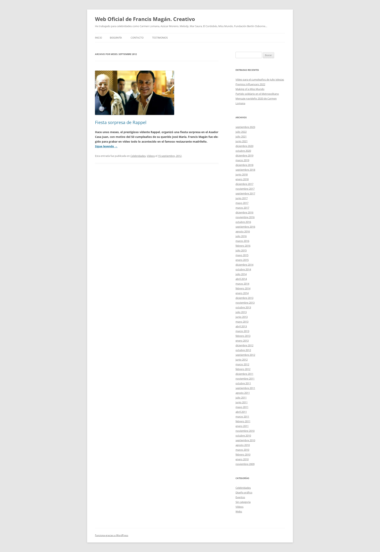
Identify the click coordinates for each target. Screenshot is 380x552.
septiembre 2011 (245, 388)
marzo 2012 (242, 364)
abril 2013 (241, 326)
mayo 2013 (242, 321)
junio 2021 (242, 141)
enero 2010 (242, 459)
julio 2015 (241, 250)
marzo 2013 (242, 331)
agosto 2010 (243, 445)
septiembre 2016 (245, 226)
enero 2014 (242, 293)
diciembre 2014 (244, 264)
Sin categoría (243, 502)
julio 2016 (241, 236)
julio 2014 (241, 274)
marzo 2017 (242, 207)
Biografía (116, 37)
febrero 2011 (243, 421)
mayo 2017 (242, 203)
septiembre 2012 (245, 355)
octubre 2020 (243, 150)
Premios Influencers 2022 (250, 84)
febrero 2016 (243, 245)
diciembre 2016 (244, 212)
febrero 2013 (243, 336)
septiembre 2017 (245, 193)
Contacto (137, 37)
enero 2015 (242, 260)
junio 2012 (242, 359)
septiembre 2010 (245, 440)
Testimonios (160, 37)
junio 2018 (242, 174)
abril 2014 (241, 279)
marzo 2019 (242, 160)
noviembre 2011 (245, 378)
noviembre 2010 (245, 431)
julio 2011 (241, 397)
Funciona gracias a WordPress (111, 535)
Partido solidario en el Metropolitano (257, 94)
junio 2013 (242, 317)
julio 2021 (241, 136)
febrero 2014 (243, 288)
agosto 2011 (243, 393)
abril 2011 (241, 412)
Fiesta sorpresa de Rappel (120, 122)
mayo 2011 (242, 407)
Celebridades (138, 156)
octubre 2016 (243, 222)
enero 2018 (242, 179)
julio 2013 (241, 312)
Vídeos (151, 156)
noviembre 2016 (245, 217)
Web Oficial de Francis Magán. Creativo (145, 19)
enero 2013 (242, 340)
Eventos (240, 497)
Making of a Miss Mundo (250, 89)
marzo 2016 (242, 241)
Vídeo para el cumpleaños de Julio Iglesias (260, 79)
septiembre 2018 (245, 169)
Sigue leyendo (106, 146)
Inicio (98, 37)
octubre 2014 (243, 269)
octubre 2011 (243, 383)
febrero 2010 (243, 454)
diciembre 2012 (244, 345)
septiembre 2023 (245, 127)
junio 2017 (242, 198)
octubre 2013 (243, 307)
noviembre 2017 (245, 188)
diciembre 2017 (244, 184)
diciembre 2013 (244, 298)
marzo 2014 (242, 283)
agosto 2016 (243, 231)
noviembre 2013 (245, 302)
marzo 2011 (242, 416)
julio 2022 (241, 132)
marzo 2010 (242, 450)
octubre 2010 (243, 435)
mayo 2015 (242, 255)
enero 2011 (242, 426)
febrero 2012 (243, 369)
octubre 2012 (243, 350)
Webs (239, 511)
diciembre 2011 (244, 374)
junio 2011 (242, 402)
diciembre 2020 (244, 146)
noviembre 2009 (245, 464)
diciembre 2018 (244, 165)
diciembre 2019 (244, 155)
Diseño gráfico (244, 492)
